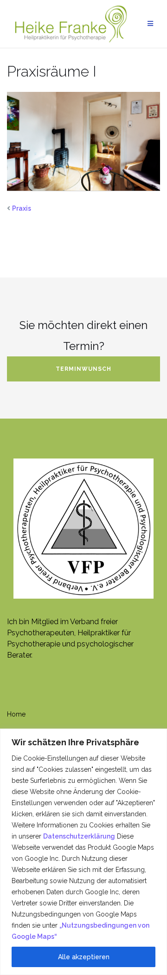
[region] (83, 852)
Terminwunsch (83, 369)
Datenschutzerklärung (79, 836)
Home (16, 714)
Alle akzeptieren (83, 957)
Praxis (21, 208)
